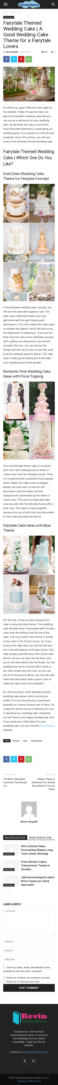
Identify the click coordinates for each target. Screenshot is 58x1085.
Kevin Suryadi (12, 52)
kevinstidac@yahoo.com (35, 1052)
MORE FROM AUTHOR (40, 837)
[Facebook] (6, 59)
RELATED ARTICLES (15, 837)
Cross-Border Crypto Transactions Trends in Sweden (35, 865)
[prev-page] (5, 893)
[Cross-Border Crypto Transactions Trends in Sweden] (11, 865)
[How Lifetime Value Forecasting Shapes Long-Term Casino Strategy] (11, 850)
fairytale (16, 740)
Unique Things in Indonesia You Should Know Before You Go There (43, 784)
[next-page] (10, 893)
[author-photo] (29, 817)
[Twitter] (14, 59)
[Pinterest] (21, 59)
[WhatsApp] (28, 59)
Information (17, 12)
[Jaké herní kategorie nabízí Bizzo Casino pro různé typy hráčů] (11, 881)
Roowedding (47, 725)
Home (6, 12)
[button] (5, 4)
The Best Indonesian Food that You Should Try (15, 782)
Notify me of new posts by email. (23, 981)
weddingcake (36, 740)
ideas (25, 740)
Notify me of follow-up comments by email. (28, 977)
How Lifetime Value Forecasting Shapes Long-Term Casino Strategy (37, 850)
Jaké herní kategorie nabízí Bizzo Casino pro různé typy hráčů (37, 881)
